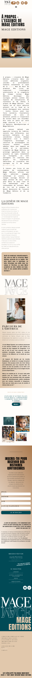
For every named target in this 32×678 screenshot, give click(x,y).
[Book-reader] (17, 2)
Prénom (4, 496)
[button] (16, 6)
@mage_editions (9, 165)
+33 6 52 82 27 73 (16, 559)
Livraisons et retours (9, 639)
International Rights (9, 638)
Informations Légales (9, 641)
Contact (4, 650)
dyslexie (11, 86)
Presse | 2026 (6, 643)
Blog (3, 647)
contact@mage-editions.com (16, 561)
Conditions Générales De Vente (13, 636)
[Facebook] (22, 2)
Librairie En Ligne (8, 646)
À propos (5, 649)
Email (4, 492)
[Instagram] (25, 2)
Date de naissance (10, 506)
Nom (3, 501)
